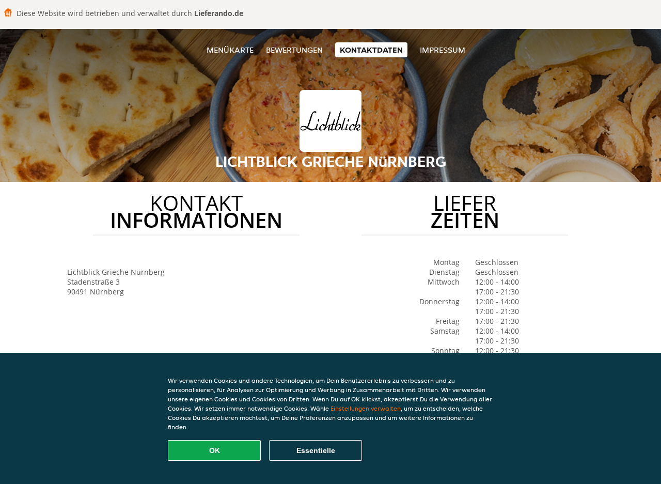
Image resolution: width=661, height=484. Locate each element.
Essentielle (315, 450)
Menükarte (230, 49)
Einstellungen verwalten (365, 408)
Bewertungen (294, 49)
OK (214, 450)
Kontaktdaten (371, 49)
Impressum (442, 49)
